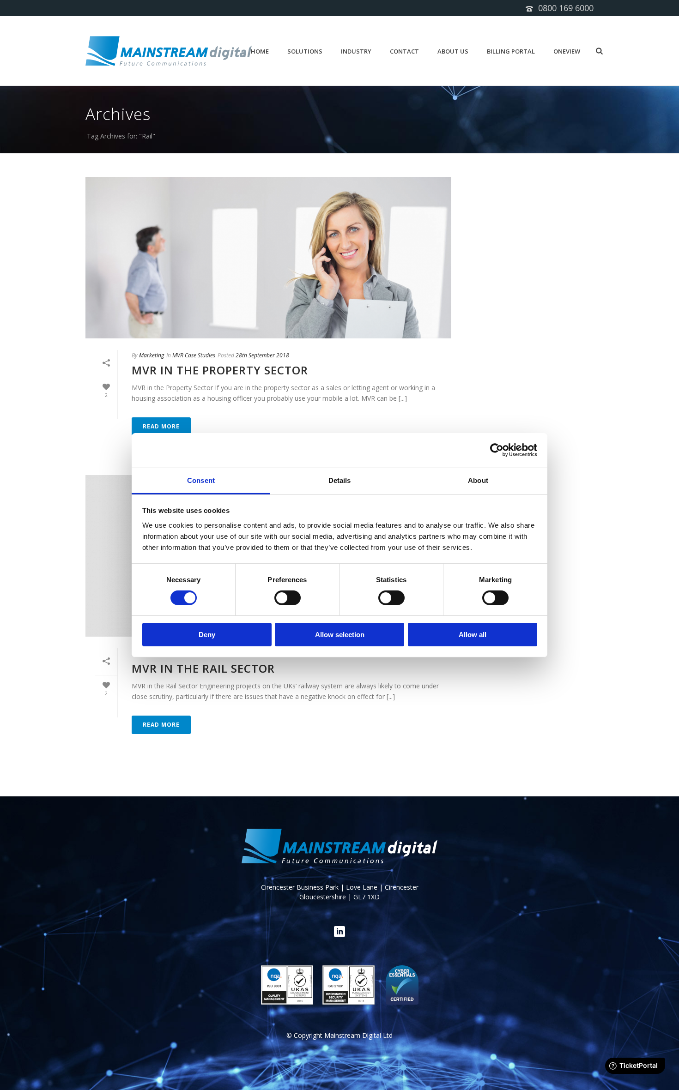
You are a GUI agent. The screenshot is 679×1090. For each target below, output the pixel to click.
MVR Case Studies (193, 355)
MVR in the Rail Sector (203, 668)
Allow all (472, 634)
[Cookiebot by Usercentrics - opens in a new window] (496, 450)
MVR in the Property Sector (220, 370)
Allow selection (339, 634)
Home (260, 51)
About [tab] (478, 480)
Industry (356, 51)
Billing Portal (511, 51)
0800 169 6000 (566, 7)
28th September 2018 (262, 355)
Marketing (151, 355)
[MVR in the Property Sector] (268, 257)
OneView (566, 51)
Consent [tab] (201, 480)
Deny (207, 634)
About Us (452, 51)
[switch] (287, 597)
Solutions (304, 51)
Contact (404, 51)
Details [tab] (339, 480)
